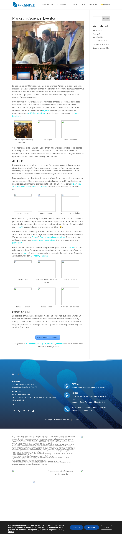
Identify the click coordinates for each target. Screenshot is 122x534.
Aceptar (76, 527)
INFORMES (52, 397)
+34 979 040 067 (84, 407)
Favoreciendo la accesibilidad (52, 237)
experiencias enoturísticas (43, 240)
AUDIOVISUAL (25, 394)
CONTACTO (92, 5)
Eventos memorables (101, 48)
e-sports (45, 110)
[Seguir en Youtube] (23, 411)
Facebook (32, 344)
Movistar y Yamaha (39, 255)
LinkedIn (60, 344)
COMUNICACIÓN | (19, 387)
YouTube (51, 344)
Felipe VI (19, 227)
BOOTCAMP (30, 384)
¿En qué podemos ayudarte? (47, 337)
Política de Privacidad (62, 420)
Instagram (41, 344)
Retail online (97, 30)
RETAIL (15, 394)
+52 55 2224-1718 (85, 410)
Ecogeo (35, 237)
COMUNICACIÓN (78, 5)
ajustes (11, 532)
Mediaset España (39, 186)
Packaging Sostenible (101, 44)
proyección (17, 242)
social (71, 247)
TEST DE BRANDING (40, 397)
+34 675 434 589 (99, 407)
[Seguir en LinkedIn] (28, 411)
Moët (25, 253)
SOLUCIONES (61, 5)
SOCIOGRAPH (47, 5)
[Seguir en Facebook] (14, 411)
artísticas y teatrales (37, 113)
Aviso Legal (47, 420)
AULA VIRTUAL (18, 400)
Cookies (75, 420)
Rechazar (91, 527)
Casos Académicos (100, 40)
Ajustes (106, 527)
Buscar (106, 19)
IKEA (73, 184)
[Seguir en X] (19, 411)
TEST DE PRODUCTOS (21, 397)
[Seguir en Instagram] (33, 411)
